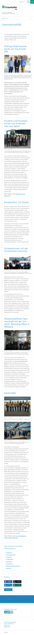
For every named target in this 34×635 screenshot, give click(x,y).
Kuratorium (9, 561)
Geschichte (9, 557)
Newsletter (7, 627)
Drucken (8, 589)
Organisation (9, 563)
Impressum (6, 625)
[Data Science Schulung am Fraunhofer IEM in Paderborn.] (16, 406)
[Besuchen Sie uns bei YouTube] (8, 612)
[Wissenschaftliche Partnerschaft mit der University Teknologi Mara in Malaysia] (16, 340)
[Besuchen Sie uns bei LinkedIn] (5, 612)
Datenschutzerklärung (10, 622)
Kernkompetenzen (10, 554)
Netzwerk (8, 568)
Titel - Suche (28, 2)
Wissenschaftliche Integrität (13, 566)
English (22, 1)
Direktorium (9, 552)
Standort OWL (9, 559)
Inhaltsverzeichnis (9, 623)
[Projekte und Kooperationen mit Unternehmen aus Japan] (16, 139)
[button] (8, 581)
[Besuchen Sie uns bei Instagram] (11, 612)
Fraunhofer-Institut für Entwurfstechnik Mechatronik (8, 13)
